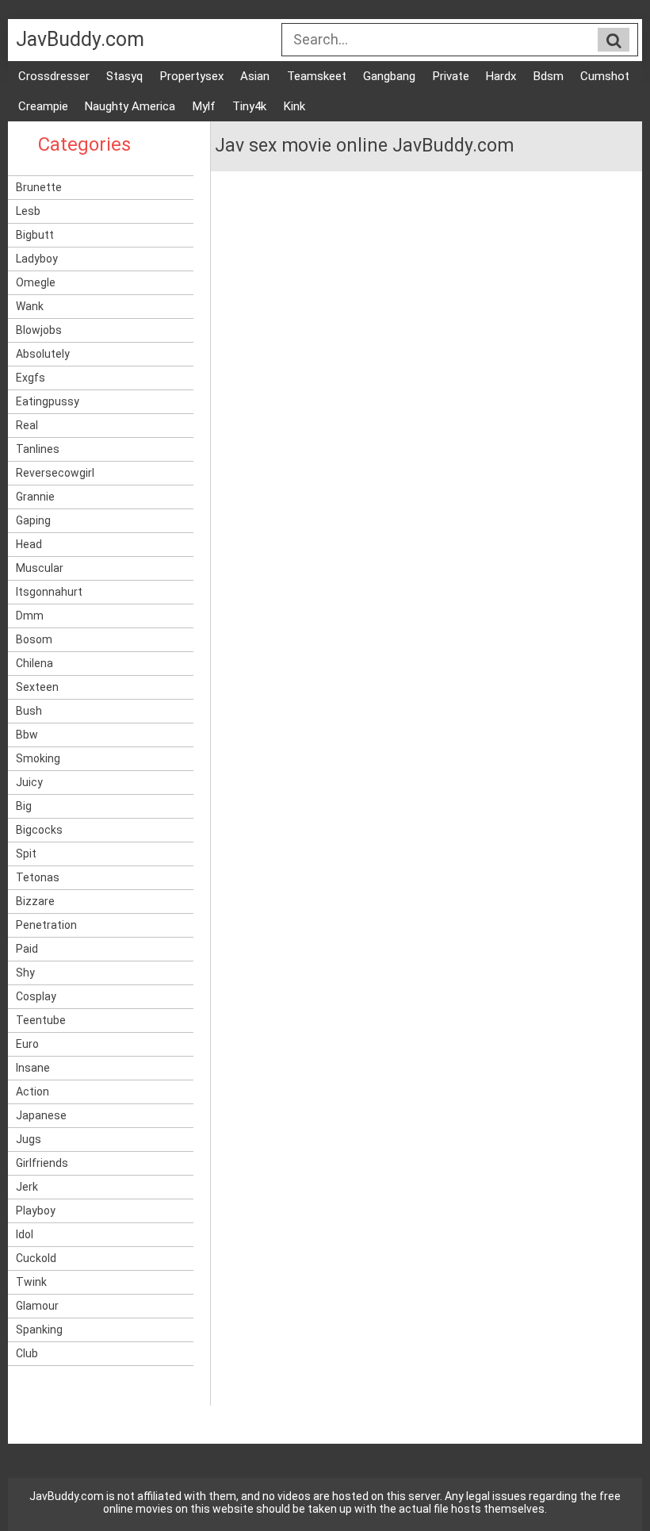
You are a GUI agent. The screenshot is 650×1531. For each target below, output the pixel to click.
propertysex (192, 76)
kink (294, 106)
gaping (33, 520)
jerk (27, 1186)
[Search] (613, 40)
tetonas (37, 877)
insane (33, 1067)
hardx (501, 76)
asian (255, 76)
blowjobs (39, 330)
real (27, 425)
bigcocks (39, 829)
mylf (204, 106)
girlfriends (42, 1163)
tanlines (37, 449)
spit (26, 853)
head (29, 544)
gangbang (389, 76)
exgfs (30, 377)
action (32, 1091)
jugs (28, 1139)
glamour (37, 1305)
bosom (34, 639)
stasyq (124, 76)
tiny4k (249, 106)
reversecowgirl (55, 472)
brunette (39, 187)
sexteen (37, 687)
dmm (30, 615)
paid (27, 948)
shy (25, 972)
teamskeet (316, 76)
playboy (35, 1210)
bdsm (548, 76)
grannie (35, 496)
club (27, 1353)
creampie (43, 106)
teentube (41, 1020)
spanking (39, 1329)
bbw (27, 734)
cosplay (36, 996)
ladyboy (37, 258)
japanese (41, 1115)
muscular (39, 568)
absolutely (43, 353)
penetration (46, 925)
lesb (28, 211)
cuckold (36, 1258)
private (451, 76)
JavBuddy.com (80, 39)
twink (31, 1282)
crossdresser (54, 76)
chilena (34, 663)
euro (27, 1044)
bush (29, 710)
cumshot (604, 76)
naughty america (130, 106)
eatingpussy (47, 401)
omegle (35, 282)
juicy (29, 782)
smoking (38, 758)
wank (30, 306)
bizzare (35, 901)
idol (24, 1234)
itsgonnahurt (49, 591)
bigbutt (35, 234)
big (24, 806)
